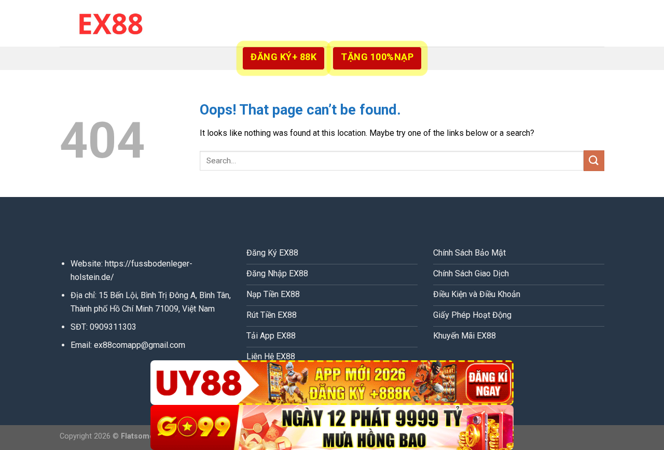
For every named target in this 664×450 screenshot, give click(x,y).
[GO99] (332, 427)
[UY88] (332, 382)
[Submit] (594, 160)
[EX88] (111, 23)
